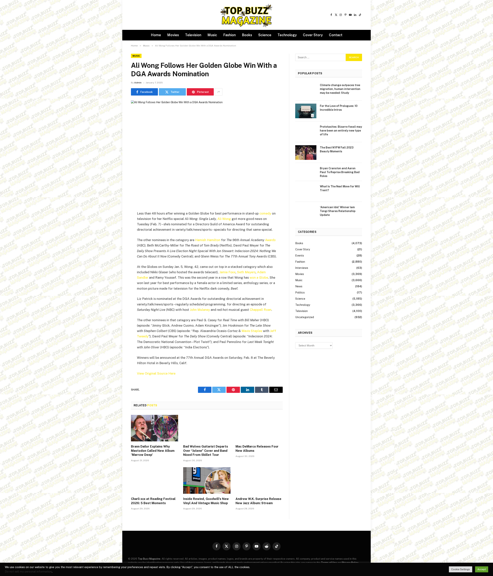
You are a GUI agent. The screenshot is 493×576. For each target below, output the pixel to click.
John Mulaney (200, 310)
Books (247, 35)
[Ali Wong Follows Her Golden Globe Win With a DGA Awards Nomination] (207, 150)
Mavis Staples (251, 331)
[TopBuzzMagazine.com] (246, 15)
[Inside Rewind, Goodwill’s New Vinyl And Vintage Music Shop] (206, 480)
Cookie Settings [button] (460, 569)
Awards (270, 240)
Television (193, 35)
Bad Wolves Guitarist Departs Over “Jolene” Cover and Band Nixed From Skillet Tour (205, 451)
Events (299, 255)
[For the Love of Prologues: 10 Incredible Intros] (305, 111)
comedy (265, 213)
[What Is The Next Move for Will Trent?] (305, 191)
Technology (287, 35)
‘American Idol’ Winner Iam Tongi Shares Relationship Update (337, 211)
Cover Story (313, 35)
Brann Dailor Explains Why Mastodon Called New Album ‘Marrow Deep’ (152, 451)
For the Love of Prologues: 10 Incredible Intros (338, 107)
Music (212, 35)
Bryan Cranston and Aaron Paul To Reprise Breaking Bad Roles (340, 172)
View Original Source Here (156, 373)
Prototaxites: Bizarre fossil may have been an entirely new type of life (341, 130)
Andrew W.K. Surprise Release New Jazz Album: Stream (258, 501)
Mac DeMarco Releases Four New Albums (257, 449)
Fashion (229, 35)
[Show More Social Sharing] (218, 92)
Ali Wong (224, 219)
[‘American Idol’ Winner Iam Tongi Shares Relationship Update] (305, 212)
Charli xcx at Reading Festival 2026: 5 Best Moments (153, 501)
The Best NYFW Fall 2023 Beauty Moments (336, 149)
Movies (173, 35)
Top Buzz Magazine (149, 558)
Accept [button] (481, 569)
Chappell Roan (260, 310)
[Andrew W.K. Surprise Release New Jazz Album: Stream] (259, 480)
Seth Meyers (246, 272)
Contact (335, 35)
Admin (138, 82)
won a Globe (259, 277)
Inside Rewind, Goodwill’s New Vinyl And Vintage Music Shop (206, 501)
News (298, 286)
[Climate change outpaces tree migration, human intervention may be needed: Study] (305, 90)
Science (264, 35)
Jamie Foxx (227, 272)
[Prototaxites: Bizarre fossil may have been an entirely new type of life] (305, 131)
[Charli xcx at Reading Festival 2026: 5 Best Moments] (154, 480)
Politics (300, 292)
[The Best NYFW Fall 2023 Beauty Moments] (305, 152)
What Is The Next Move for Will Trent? (340, 188)
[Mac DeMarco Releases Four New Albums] (259, 428)
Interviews (301, 267)
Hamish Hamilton (207, 240)
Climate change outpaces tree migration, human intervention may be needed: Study (340, 89)
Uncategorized (304, 317)
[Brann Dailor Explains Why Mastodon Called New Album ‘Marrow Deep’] (154, 428)
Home (156, 35)
